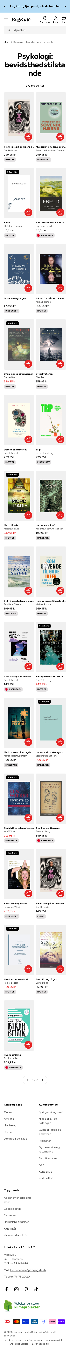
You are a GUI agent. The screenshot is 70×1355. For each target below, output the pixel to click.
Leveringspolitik (40, 1343)
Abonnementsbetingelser (17, 1200)
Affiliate (9, 1118)
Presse (8, 1132)
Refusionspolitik (54, 1340)
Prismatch (45, 1140)
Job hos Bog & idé (15, 1138)
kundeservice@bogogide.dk (28, 1270)
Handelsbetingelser (16, 1222)
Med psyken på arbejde (17, 752)
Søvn (7, 222)
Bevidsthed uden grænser (19, 827)
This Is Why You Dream (17, 676)
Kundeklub (45, 1171)
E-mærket (10, 1215)
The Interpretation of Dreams (51, 222)
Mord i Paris (11, 525)
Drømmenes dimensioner (18, 373)
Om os (8, 1112)
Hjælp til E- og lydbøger (48, 1121)
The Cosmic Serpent (48, 827)
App (41, 1165)
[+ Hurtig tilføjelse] (28, 136)
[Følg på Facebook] (6, 1289)
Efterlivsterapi (44, 373)
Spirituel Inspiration (15, 903)
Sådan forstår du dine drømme (51, 298)
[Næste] (65, 6)
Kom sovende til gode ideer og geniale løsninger (51, 600)
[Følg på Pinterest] (26, 1289)
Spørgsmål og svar (51, 1112)
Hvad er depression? (16, 979)
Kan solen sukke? (46, 525)
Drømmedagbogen (15, 298)
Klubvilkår (10, 1228)
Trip (38, 449)
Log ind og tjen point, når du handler (35, 6)
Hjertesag (10, 1125)
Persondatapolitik (15, 1235)
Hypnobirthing (12, 1054)
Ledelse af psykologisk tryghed (51, 752)
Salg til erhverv (48, 1158)
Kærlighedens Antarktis (50, 676)
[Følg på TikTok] (36, 1289)
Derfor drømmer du (15, 449)
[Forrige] (4, 6)
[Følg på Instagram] (16, 1289)
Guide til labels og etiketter (50, 1132)
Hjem (7, 42)
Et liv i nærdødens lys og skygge (19, 600)
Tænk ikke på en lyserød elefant (19, 146)
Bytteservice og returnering (49, 1149)
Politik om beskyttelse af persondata (23, 1340)
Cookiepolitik (12, 1208)
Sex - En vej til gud (46, 979)
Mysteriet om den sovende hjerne (51, 146)
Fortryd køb (46, 1178)
